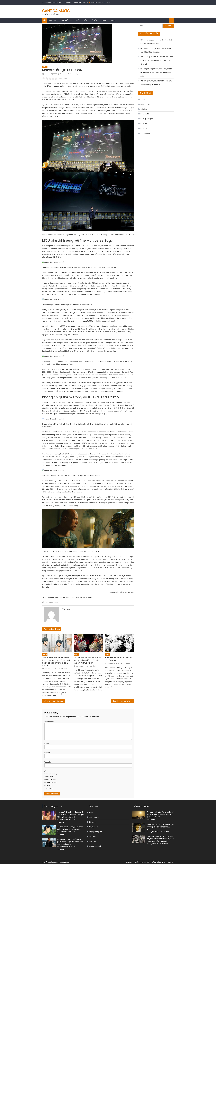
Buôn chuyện (81, 20)
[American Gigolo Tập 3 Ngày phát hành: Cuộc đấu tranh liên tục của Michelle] (49, 842)
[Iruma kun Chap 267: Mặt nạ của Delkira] (119, 643)
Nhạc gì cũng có (147, 119)
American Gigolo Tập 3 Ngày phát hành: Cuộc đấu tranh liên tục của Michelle (70, 841)
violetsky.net (64, 862)
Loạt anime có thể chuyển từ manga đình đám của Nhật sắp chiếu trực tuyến (87, 660)
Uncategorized (146, 133)
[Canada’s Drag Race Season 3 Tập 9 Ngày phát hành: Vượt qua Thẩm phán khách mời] (49, 815)
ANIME (104, 20)
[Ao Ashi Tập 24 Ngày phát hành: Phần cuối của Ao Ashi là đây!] (49, 830)
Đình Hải (165, 843)
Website (47, 762)
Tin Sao (113, 20)
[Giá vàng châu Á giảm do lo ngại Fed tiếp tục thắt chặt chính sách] (138, 827)
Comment (49, 722)
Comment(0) (74, 74)
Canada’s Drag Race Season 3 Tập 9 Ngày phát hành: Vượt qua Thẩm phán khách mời (70, 814)
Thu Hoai (63, 74)
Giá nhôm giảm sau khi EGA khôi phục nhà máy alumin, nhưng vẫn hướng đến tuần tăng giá (157, 60)
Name (47, 744)
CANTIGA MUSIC (56, 10)
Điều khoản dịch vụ (97, 2)
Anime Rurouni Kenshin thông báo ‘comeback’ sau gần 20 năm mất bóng (55, 701)
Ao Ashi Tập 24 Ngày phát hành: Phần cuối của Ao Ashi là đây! (70, 828)
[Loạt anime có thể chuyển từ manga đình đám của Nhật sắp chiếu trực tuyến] (88, 643)
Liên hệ (108, 2)
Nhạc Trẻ (52, 20)
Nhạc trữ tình (66, 20)
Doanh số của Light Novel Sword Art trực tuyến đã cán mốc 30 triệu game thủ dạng (123, 701)
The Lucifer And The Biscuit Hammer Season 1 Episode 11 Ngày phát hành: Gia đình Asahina (56, 661)
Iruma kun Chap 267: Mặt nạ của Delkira (118, 659)
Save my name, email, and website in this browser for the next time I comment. (50, 781)
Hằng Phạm (151, 820)
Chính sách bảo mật (81, 2)
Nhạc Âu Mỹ (145, 114)
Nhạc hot (144, 123)
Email (47, 753)
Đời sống (94, 20)
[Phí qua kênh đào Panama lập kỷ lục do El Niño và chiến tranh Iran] (138, 815)
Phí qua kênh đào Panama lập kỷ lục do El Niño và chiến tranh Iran (156, 42)
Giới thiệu (68, 2)
